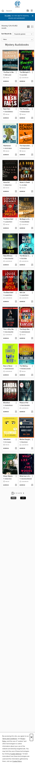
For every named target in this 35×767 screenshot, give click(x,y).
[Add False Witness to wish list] (16, 265)
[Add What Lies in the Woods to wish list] (32, 485)
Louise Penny (8, 221)
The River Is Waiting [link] (9, 72)
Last (23, 498)
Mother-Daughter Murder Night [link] (25, 439)
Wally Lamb (8, 75)
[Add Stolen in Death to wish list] (32, 191)
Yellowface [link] (6, 439)
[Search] (2, 10)
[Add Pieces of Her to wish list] (32, 412)
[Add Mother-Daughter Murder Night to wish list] (32, 448)
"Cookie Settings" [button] (16, 754)
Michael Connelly (26, 368)
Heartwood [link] (7, 146)
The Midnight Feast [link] (25, 72)
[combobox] (13, 10)
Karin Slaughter (9, 258)
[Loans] (28, 11)
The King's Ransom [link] (25, 329)
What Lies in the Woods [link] (25, 476)
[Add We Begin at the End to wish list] (32, 228)
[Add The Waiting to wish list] (32, 375)
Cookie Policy (17, 761)
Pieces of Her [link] (24, 403)
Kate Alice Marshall (26, 478)
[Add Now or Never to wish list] (16, 375)
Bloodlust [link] (6, 403)
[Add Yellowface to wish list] (16, 448)
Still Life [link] (22, 293)
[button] (28, 27)
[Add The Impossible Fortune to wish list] (32, 155)
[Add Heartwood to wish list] (16, 155)
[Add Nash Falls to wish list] (16, 118)
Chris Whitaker (25, 221)
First (13, 498)
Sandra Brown (9, 405)
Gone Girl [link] (6, 182)
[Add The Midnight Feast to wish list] (32, 81)
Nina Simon (24, 442)
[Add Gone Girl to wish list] (16, 191)
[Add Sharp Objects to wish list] (16, 485)
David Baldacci (9, 111)
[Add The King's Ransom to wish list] (32, 338)
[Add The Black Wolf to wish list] (16, 228)
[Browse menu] (32, 10)
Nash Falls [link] (6, 109)
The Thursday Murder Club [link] (25, 109)
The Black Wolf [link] (8, 219)
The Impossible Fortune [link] (25, 146)
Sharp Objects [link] (8, 476)
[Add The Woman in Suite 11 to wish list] (32, 265)
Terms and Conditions (9, 739)
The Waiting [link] (24, 366)
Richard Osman (25, 111)
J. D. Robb (24, 185)
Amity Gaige (8, 148)
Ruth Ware (24, 258)
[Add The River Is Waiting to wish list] (16, 81)
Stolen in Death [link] (25, 182)
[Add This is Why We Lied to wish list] (16, 338)
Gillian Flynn (8, 185)
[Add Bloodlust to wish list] (16, 412)
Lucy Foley (24, 75)
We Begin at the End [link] (25, 219)
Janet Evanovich (25, 332)
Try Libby (8, 16)
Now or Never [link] (7, 366)
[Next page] (23, 493)
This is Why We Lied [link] (9, 329)
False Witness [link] (7, 256)
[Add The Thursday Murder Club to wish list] (32, 118)
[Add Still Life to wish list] (32, 301)
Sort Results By (6, 34)
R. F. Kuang (8, 442)
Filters (5, 39)
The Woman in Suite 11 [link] (25, 256)
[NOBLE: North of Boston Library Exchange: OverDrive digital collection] (17, 4)
